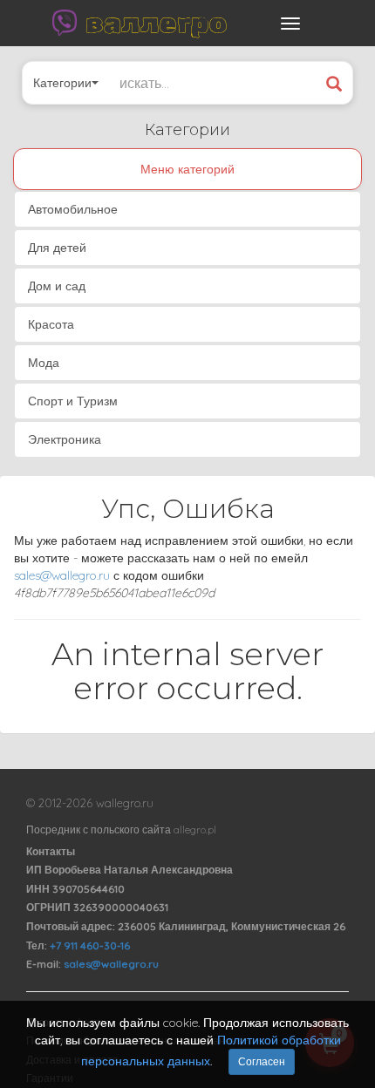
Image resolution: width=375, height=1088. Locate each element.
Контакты (50, 851)
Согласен (261, 1061)
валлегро (156, 22)
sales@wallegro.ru (62, 575)
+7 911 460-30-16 (90, 945)
